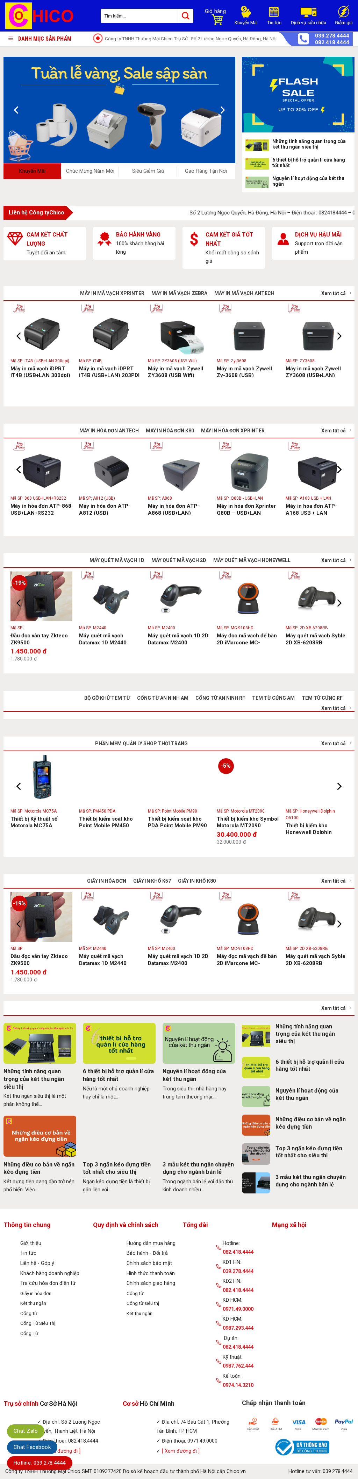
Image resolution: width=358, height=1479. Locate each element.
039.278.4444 (332, 36)
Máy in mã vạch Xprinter (112, 293)
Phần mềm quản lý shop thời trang (141, 743)
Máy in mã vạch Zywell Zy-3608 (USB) (244, 372)
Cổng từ (28, 1313)
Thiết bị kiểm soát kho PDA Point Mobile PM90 (177, 822)
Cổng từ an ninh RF (220, 698)
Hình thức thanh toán (151, 1273)
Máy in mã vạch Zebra (179, 293)
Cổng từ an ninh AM (162, 698)
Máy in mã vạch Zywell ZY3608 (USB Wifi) (175, 372)
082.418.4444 (332, 42)
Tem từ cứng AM (273, 698)
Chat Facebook (32, 1447)
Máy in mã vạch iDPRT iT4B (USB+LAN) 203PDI (109, 372)
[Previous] (16, 110)
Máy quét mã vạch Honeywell (252, 560)
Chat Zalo (26, 1431)
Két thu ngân (33, 1303)
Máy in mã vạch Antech (244, 293)
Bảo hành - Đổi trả (147, 1253)
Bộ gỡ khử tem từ (107, 698)
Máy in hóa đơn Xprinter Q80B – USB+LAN (246, 509)
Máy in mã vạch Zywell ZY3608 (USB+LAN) (313, 372)
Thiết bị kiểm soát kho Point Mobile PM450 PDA (106, 826)
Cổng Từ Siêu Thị (37, 1323)
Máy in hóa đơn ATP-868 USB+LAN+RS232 (40, 509)
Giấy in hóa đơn (106, 881)
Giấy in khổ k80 (197, 881)
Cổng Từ (29, 1333)
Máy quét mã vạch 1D (117, 560)
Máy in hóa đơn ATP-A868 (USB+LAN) (173, 509)
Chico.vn (236, 1471)
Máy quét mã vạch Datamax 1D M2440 (103, 639)
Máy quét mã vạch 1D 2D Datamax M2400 (178, 639)
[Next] (221, 110)
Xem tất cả (333, 293)
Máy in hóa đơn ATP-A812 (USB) (104, 509)
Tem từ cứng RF (322, 698)
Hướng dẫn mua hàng (151, 1243)
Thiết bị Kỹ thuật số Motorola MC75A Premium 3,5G (33, 826)
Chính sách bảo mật (149, 1263)
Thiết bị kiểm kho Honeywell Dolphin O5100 (309, 832)
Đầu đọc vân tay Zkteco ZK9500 (39, 639)
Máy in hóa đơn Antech (109, 430)
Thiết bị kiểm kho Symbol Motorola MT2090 (248, 822)
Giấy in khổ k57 (152, 881)
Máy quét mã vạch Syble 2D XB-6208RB (315, 639)
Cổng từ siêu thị (143, 1303)
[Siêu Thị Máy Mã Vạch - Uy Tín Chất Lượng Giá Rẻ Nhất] (47, 16)
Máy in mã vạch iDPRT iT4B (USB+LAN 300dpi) (40, 372)
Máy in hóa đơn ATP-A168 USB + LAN (311, 509)
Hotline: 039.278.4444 (40, 1463)
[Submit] (185, 16)
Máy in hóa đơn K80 (170, 430)
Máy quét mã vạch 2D (178, 560)
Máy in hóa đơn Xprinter (233, 430)
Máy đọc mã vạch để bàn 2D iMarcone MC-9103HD (247, 642)
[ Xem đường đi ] (181, 1451)
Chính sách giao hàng (151, 1283)
